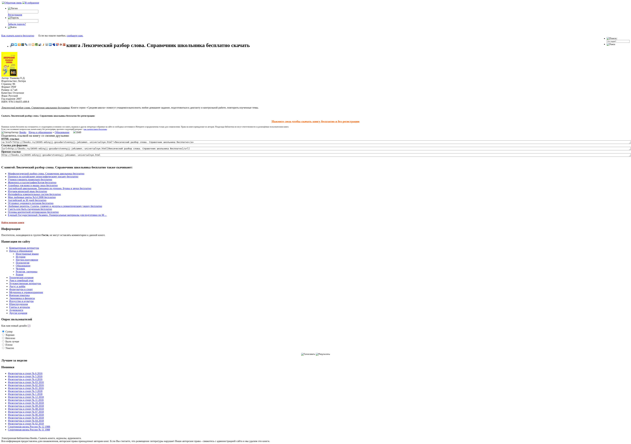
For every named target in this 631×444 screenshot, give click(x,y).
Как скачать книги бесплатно (17, 35)
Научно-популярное (27, 259)
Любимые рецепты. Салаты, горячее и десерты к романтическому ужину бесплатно (55, 206)
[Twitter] (16, 44)
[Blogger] (33, 44)
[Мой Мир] (22, 44)
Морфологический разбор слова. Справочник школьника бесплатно (46, 173)
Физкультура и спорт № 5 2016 (25, 376)
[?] (29, 325)
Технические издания (21, 277)
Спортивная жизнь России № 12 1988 (29, 426)
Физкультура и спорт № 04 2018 (26, 420)
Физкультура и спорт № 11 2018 (26, 400)
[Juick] (43, 44)
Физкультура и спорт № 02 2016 (26, 385)
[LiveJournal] (26, 44)
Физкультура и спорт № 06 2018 (26, 414)
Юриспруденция (18, 304)
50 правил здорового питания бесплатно (30, 203)
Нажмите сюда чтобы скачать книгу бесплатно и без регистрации (315, 121)
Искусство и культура (21, 301)
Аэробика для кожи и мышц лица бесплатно (33, 185)
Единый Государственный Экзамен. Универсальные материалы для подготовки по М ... (57, 215)
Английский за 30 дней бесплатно (27, 200)
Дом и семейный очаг (21, 280)
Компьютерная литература (24, 248)
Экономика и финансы (22, 298)
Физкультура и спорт (21, 289)
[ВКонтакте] (12, 44)
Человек (20, 268)
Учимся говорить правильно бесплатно (30, 179)
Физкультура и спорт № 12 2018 (26, 397)
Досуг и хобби (17, 286)
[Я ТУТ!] (57, 44)
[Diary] (60, 44)
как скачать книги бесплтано (95, 129)
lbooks (22, 132)
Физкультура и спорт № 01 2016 (26, 388)
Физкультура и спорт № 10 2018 (26, 403)
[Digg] (29, 44)
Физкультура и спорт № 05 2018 (26, 417)
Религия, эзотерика (26, 271)
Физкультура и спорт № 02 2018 (26, 423)
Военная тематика (19, 295)
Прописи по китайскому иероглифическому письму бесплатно (43, 176)
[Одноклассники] (19, 44)
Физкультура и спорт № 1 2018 (25, 394)
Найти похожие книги (12, 222)
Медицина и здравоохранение (26, 292)
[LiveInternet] (47, 44)
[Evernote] (36, 44)
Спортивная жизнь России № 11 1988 (29, 429)
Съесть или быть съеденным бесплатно (30, 209)
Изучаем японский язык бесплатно (27, 191)
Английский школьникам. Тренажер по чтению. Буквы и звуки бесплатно (49, 188)
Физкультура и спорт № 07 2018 (26, 411)
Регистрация (15, 14)
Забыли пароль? (17, 24)
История (20, 256)
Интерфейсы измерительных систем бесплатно (34, 194)
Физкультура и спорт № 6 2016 (25, 373)
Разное (19, 274)
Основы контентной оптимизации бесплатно (33, 212)
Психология (22, 262)
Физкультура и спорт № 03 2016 (26, 382)
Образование (62, 132)
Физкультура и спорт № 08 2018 (26, 408)
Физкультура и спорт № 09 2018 (26, 406)
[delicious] (40, 44)
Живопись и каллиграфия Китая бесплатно (32, 182)
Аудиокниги (16, 310)
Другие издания (18, 313)
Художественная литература (25, 283)
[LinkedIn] (50, 44)
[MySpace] (54, 44)
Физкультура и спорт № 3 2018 (25, 391)
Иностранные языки (27, 253)
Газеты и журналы (19, 307)
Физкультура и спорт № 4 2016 (25, 379)
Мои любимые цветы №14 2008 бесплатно (32, 197)
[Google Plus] (64, 44)
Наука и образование (40, 132)
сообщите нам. (75, 35)
